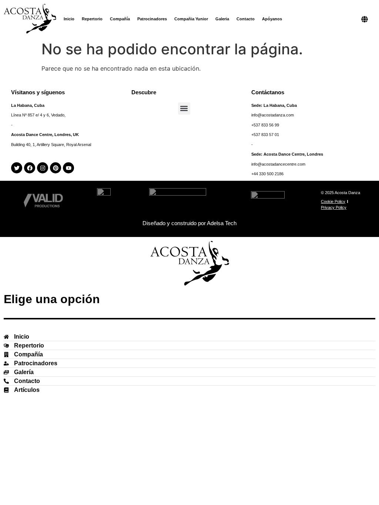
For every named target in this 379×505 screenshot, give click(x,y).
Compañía (120, 19)
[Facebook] (29, 167)
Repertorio (92, 19)
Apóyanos (272, 19)
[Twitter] (16, 167)
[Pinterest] (55, 167)
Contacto (246, 19)
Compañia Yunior (191, 19)
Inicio (69, 19)
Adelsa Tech (222, 223)
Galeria (222, 19)
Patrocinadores (152, 19)
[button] (184, 108)
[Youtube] (68, 167)
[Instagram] (42, 167)
